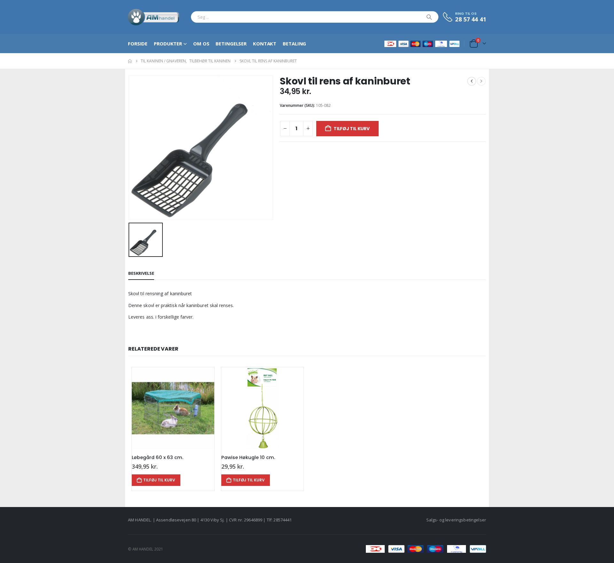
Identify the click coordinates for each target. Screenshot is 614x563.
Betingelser (231, 43)
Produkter (168, 43)
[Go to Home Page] (130, 61)
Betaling (294, 43)
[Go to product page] (173, 408)
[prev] (471, 81)
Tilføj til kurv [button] (159, 480)
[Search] (429, 17)
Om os (201, 43)
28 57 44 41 (470, 19)
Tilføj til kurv (352, 128)
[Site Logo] (153, 17)
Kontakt (264, 43)
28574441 (282, 520)
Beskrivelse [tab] (141, 273)
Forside (137, 43)
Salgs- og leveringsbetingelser (456, 520)
